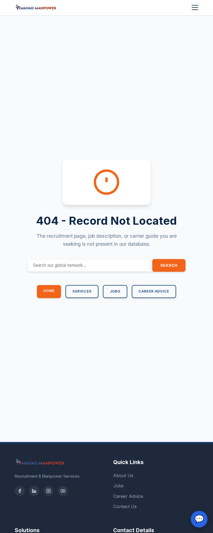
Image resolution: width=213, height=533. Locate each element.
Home (49, 291)
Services (82, 291)
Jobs (115, 291)
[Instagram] (49, 491)
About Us (123, 475)
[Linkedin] (34, 491)
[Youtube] (63, 491)
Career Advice (153, 291)
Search (169, 265)
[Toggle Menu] (195, 7)
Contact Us (125, 506)
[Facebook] (20, 491)
